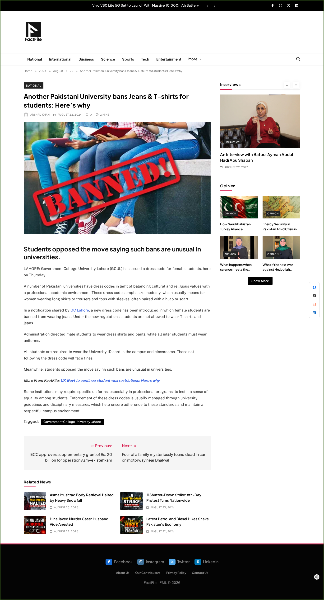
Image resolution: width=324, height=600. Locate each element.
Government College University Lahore (72, 422)
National (34, 59)
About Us (123, 573)
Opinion (230, 213)
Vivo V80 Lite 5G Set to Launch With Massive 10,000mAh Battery (145, 5)
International (60, 59)
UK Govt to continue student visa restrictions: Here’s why (110, 380)
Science (108, 59)
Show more (260, 281)
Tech (145, 59)
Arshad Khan (40, 114)
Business (86, 59)
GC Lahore (79, 310)
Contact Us (200, 573)
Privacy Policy (176, 573)
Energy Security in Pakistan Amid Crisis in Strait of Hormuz (280, 229)
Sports (128, 59)
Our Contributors (148, 573)
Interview (233, 141)
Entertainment (168, 59)
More (192, 59)
